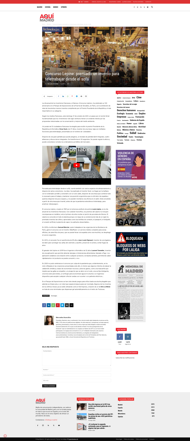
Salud (133, 133)
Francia (119, 120)
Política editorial (138, 1)
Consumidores (128, 101)
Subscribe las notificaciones (125, 358)
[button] (152, 7)
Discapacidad (141, 110)
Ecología (120, 114)
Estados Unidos (131, 117)
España (47, 7)
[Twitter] (144, 7)
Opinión (64, 7)
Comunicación (120, 101)
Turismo (126, 140)
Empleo (142, 114)
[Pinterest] (72, 96)
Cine (138, 97)
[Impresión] (81, 96)
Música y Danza (128, 130)
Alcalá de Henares (127, 98)
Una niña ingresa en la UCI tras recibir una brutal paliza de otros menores (100, 406)
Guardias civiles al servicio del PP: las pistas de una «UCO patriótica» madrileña (100, 416)
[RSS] (140, 7)
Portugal (126, 133)
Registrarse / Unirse (115, 1)
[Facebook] (134, 7)
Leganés (135, 123)
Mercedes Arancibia (53, 84)
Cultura (135, 101)
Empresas (121, 117)
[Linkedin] (63, 96)
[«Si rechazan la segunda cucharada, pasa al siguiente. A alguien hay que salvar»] (82, 426)
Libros (141, 123)
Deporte (119, 104)
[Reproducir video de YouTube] (76, 165)
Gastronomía (125, 120)
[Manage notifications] (5, 435)
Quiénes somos (126, 1)
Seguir (128, 334)
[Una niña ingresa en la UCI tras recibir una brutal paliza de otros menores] (82, 406)
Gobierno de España (137, 120)
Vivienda (120, 143)
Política (120, 133)
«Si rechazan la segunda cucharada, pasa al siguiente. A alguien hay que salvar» (99, 426)
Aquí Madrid (121, 329)
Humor (129, 123)
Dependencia (142, 101)
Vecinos (139, 140)
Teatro (131, 137)
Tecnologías (54, 295)
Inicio (43, 24)
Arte (133, 98)
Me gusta (120, 334)
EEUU (135, 114)
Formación (139, 117)
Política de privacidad (142, 439)
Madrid (39, 7)
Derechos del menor (123, 107)
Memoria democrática (129, 127)
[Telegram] (77, 96)
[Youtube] (147, 7)
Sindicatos (141, 133)
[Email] (86, 96)
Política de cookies (129, 439)
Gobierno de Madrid (121, 123)
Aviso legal (119, 439)
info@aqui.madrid (51, 420)
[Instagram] (137, 7)
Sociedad (122, 137)
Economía (129, 114)
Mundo (55, 7)
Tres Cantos (120, 140)
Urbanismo (133, 140)
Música (119, 130)
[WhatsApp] (68, 96)
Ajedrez (119, 98)
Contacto (148, 1)
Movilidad (142, 127)
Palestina (139, 130)
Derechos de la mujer (130, 104)
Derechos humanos (126, 110)
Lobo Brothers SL (73, 439)
